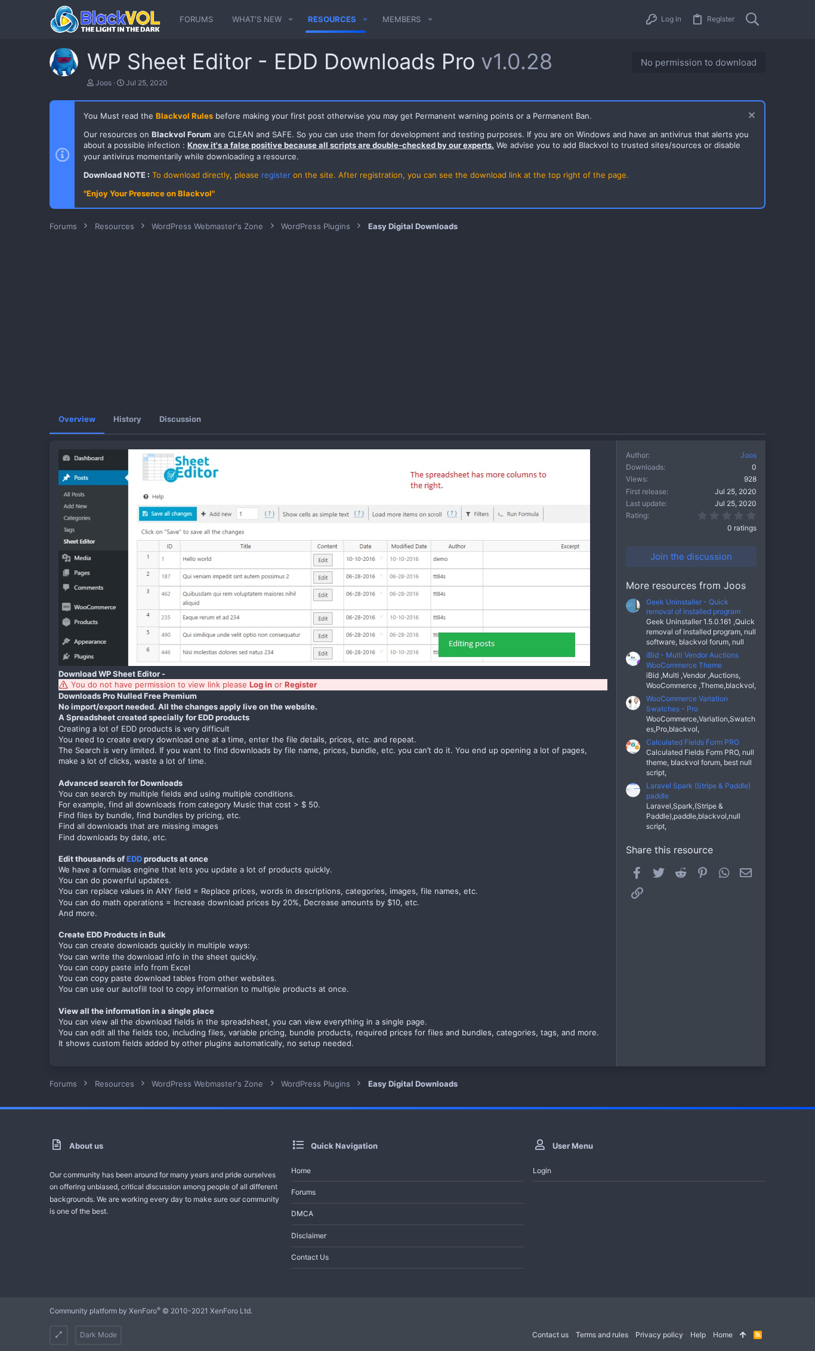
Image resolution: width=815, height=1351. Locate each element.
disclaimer (308, 1235)
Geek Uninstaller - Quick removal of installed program (693, 606)
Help (698, 1334)
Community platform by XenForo (151, 1310)
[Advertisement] (407, 321)
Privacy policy (659, 1334)
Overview (76, 419)
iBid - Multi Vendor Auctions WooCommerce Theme (692, 660)
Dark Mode (98, 1334)
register (276, 175)
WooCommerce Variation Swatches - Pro (687, 703)
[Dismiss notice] (750, 116)
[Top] (743, 1335)
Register (301, 684)
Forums (303, 1191)
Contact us (310, 1257)
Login (542, 1170)
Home (301, 1170)
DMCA (302, 1213)
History (127, 419)
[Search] (752, 19)
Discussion (180, 419)
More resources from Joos (686, 585)
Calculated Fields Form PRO (692, 742)
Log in (260, 684)
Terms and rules (602, 1334)
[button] (290, 19)
